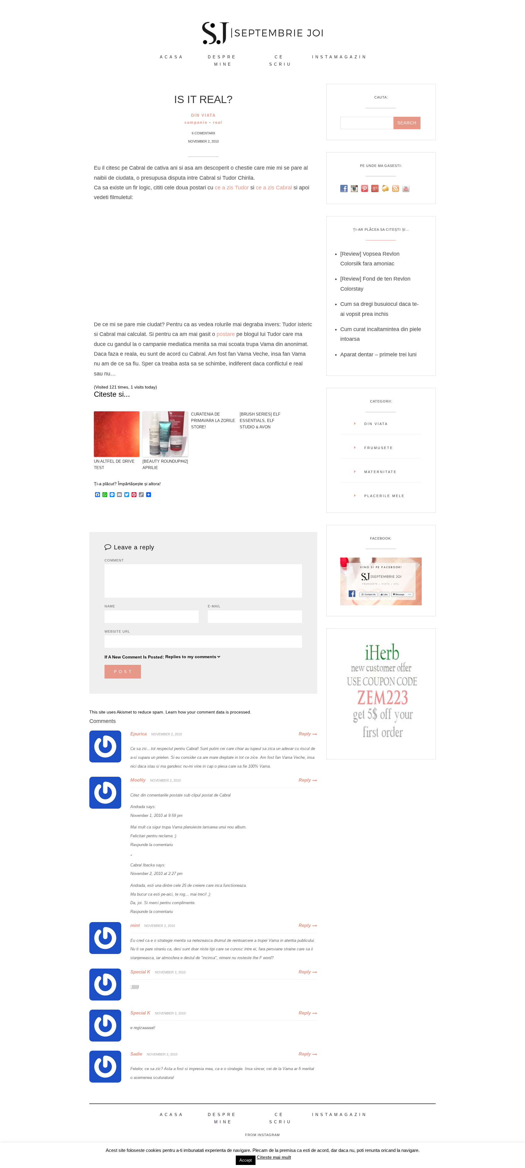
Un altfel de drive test (114, 464)
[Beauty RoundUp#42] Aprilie (165, 464)
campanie (196, 122)
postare (226, 334)
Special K (140, 971)
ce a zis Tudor (232, 188)
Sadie (136, 1053)
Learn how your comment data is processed (208, 712)
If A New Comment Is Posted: (134, 657)
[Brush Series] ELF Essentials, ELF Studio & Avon (260, 420)
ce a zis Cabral (273, 188)
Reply (305, 733)
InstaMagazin (339, 57)
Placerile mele (384, 496)
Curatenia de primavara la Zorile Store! (213, 420)
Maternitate (380, 472)
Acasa (172, 57)
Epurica (138, 733)
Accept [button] (245, 1160)
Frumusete (378, 448)
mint (135, 925)
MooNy (138, 780)
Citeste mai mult (274, 1157)
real (217, 122)
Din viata (203, 115)
